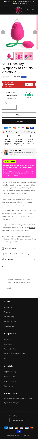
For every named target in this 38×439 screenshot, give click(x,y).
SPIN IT (19, 66)
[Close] (34, 9)
